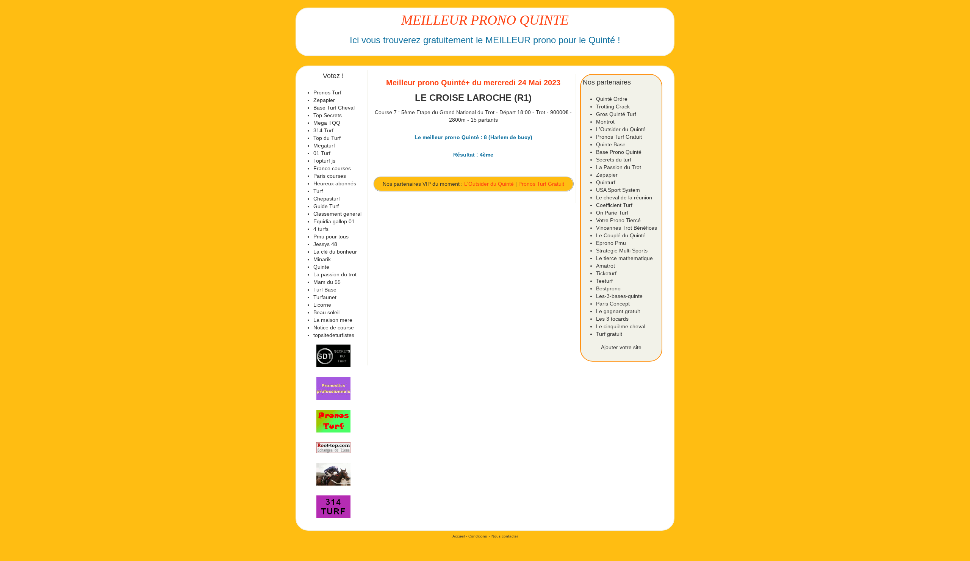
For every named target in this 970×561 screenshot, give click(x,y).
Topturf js (324, 161)
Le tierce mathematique (624, 258)
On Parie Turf (612, 213)
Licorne (322, 305)
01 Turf (321, 153)
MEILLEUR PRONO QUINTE (485, 20)
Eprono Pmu (611, 243)
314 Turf (323, 130)
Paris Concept (613, 304)
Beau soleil (326, 312)
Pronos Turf (327, 92)
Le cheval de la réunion (624, 197)
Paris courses (329, 176)
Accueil (458, 536)
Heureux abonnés (334, 183)
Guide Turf (326, 206)
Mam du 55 (327, 282)
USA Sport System (618, 190)
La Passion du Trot (618, 167)
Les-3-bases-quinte (619, 296)
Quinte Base (611, 144)
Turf (318, 191)
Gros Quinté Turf (616, 114)
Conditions (477, 536)
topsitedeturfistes (333, 335)
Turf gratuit (609, 334)
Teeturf (604, 281)
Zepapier (324, 100)
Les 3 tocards (612, 319)
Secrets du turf (613, 160)
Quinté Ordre (611, 99)
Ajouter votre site (621, 347)
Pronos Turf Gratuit (541, 184)
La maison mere (332, 320)
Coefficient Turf (614, 205)
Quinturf (605, 182)
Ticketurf (606, 273)
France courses (332, 168)
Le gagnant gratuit (618, 311)
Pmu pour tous (331, 236)
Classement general (337, 214)
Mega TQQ (326, 123)
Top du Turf (327, 138)
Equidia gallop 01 (334, 221)
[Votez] (333, 356)
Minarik (322, 259)
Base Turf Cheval (334, 108)
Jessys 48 (325, 244)
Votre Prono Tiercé (618, 220)
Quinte (321, 267)
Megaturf (324, 146)
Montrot (605, 122)
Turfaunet (324, 297)
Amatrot (605, 266)
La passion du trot (335, 274)
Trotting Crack (613, 106)
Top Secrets (327, 115)
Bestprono (608, 288)
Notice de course (333, 327)
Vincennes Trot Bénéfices (626, 228)
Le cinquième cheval (620, 326)
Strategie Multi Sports (622, 251)
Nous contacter (504, 536)
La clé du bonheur (335, 252)
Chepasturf (326, 199)
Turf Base (324, 290)
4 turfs (321, 229)
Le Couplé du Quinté (621, 235)
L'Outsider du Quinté (489, 184)
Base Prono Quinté (618, 152)
